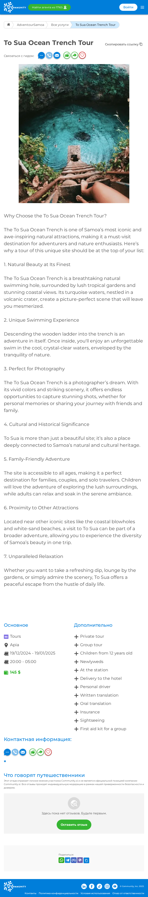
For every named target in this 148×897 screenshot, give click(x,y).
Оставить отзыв (74, 825)
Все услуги (60, 25)
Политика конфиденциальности (58, 893)
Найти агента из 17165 (47, 7)
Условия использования (95, 893)
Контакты (30, 893)
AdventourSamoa (30, 25)
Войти (128, 7)
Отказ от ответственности (128, 893)
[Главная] (9, 24)
